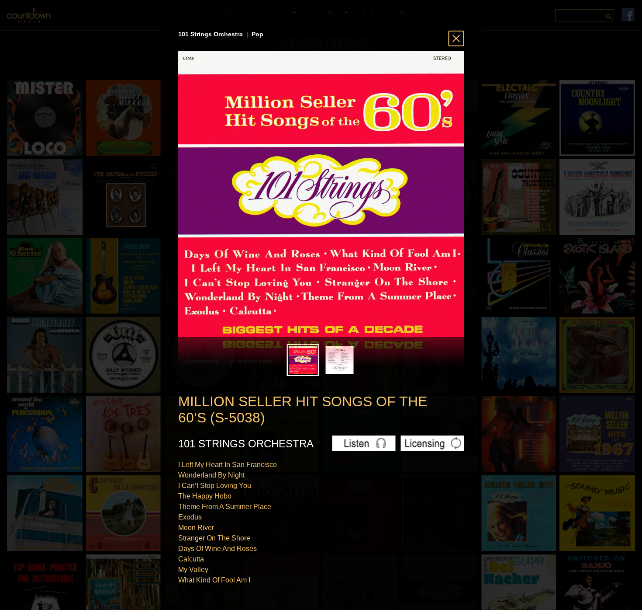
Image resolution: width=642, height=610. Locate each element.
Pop (257, 34)
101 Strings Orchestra (210, 34)
